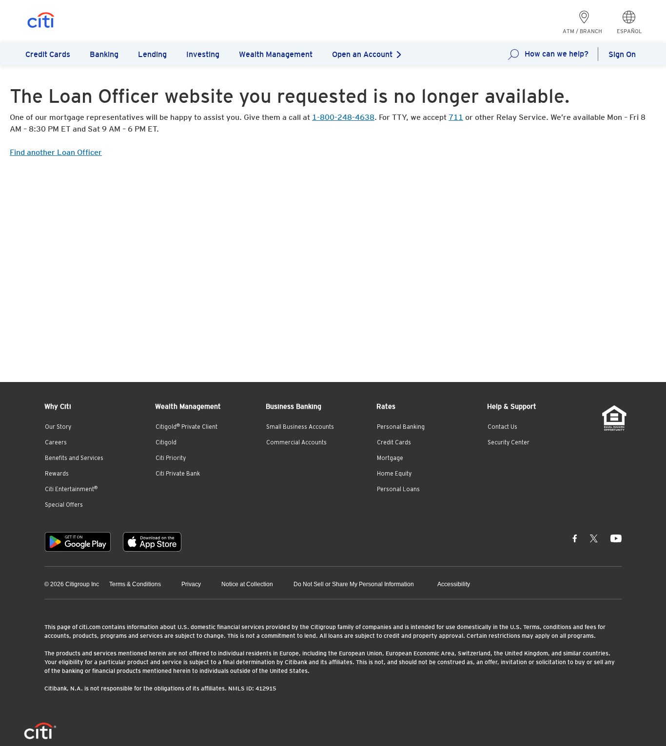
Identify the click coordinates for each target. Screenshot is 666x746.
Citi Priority (171, 458)
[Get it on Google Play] (77, 542)
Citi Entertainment (71, 489)
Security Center (508, 442)
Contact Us (502, 427)
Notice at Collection (247, 584)
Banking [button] (104, 54)
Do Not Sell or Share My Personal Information (354, 584)
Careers (56, 442)
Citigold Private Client (186, 426)
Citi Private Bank (178, 474)
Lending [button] (152, 54)
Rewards (57, 474)
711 (456, 117)
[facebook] (574, 538)
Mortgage (390, 458)
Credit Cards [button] (47, 54)
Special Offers (64, 505)
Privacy (191, 584)
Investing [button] (202, 54)
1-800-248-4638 (343, 117)
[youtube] (616, 538)
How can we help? (556, 54)
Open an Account (362, 54)
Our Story (58, 427)
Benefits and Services (74, 458)
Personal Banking (401, 427)
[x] (594, 538)
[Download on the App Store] (152, 542)
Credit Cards (394, 442)
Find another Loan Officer (56, 152)
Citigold (166, 442)
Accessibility (453, 584)
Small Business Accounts (300, 427)
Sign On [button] (622, 54)
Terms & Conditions (135, 584)
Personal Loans (398, 489)
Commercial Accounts (296, 442)
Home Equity (394, 474)
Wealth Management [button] (276, 54)
